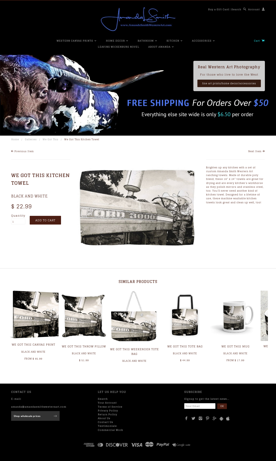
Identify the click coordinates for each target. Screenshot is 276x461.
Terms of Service (110, 407)
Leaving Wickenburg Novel (118, 47)
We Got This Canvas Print (33, 344)
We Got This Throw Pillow (84, 346)
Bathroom (146, 41)
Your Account (107, 403)
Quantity (18, 215)
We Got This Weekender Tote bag (134, 351)
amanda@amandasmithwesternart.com (38, 407)
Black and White (29, 196)
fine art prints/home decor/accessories (229, 83)
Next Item (255, 151)
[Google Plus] (215, 418)
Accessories (202, 41)
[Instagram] (200, 418)
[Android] (221, 418)
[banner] (138, 19)
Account (254, 9)
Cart (257, 41)
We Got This (50, 139)
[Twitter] (193, 418)
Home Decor (116, 41)
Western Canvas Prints (75, 41)
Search (236, 9)
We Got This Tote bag (185, 346)
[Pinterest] (207, 418)
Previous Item (24, 151)
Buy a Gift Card (218, 9)
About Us (104, 418)
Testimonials (107, 426)
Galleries (31, 139)
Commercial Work (110, 430)
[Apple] (228, 418)
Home (15, 139)
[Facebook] (186, 418)
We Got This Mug (235, 346)
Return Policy (107, 414)
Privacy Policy (108, 410)
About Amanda (159, 47)
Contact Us (105, 422)
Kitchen (173, 41)
